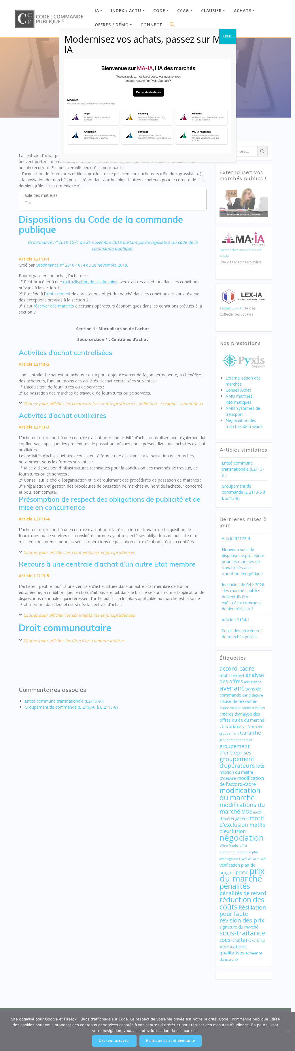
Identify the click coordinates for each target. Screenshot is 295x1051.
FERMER (228, 36)
